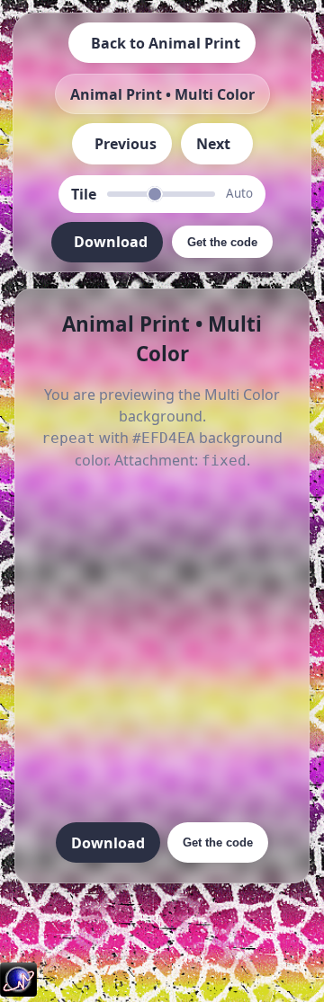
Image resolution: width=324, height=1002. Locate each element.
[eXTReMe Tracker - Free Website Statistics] (18, 991)
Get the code (218, 842)
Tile (83, 194)
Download (108, 843)
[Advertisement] (162, 648)
